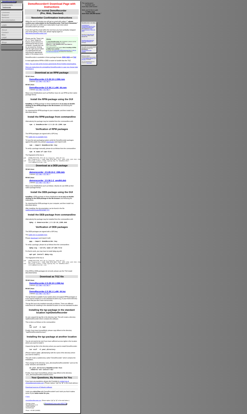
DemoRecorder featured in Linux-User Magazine (88, 41)
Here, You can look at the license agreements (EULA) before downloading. (50, 64)
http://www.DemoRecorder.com (36, 33)
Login (4, 25)
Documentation (8, 20)
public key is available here (38, 137)
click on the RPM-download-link (62, 50)
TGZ (74, 57)
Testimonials (6, 7)
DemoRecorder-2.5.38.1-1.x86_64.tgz (47, 291)
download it (50, 142)
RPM (64, 57)
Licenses (6, 12)
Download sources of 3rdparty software (38, 387)
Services (5, 17)
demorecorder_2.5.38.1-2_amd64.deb (47, 180)
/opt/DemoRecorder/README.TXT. (37, 210)
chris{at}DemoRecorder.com (33, 400)
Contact (5, 32)
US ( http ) (39, 81)
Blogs (4, 42)
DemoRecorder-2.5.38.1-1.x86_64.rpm (48, 87)
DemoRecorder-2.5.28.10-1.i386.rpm (47, 79)
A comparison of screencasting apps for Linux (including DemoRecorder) (88, 26)
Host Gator (89, 62)
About (4, 30)
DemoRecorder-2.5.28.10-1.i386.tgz (46, 283)
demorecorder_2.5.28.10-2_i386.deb (47, 172)
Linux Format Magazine (87, 29)
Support (5, 15)
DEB (68, 57)
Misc (4, 35)
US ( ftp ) (46, 81)
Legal (4, 37)
